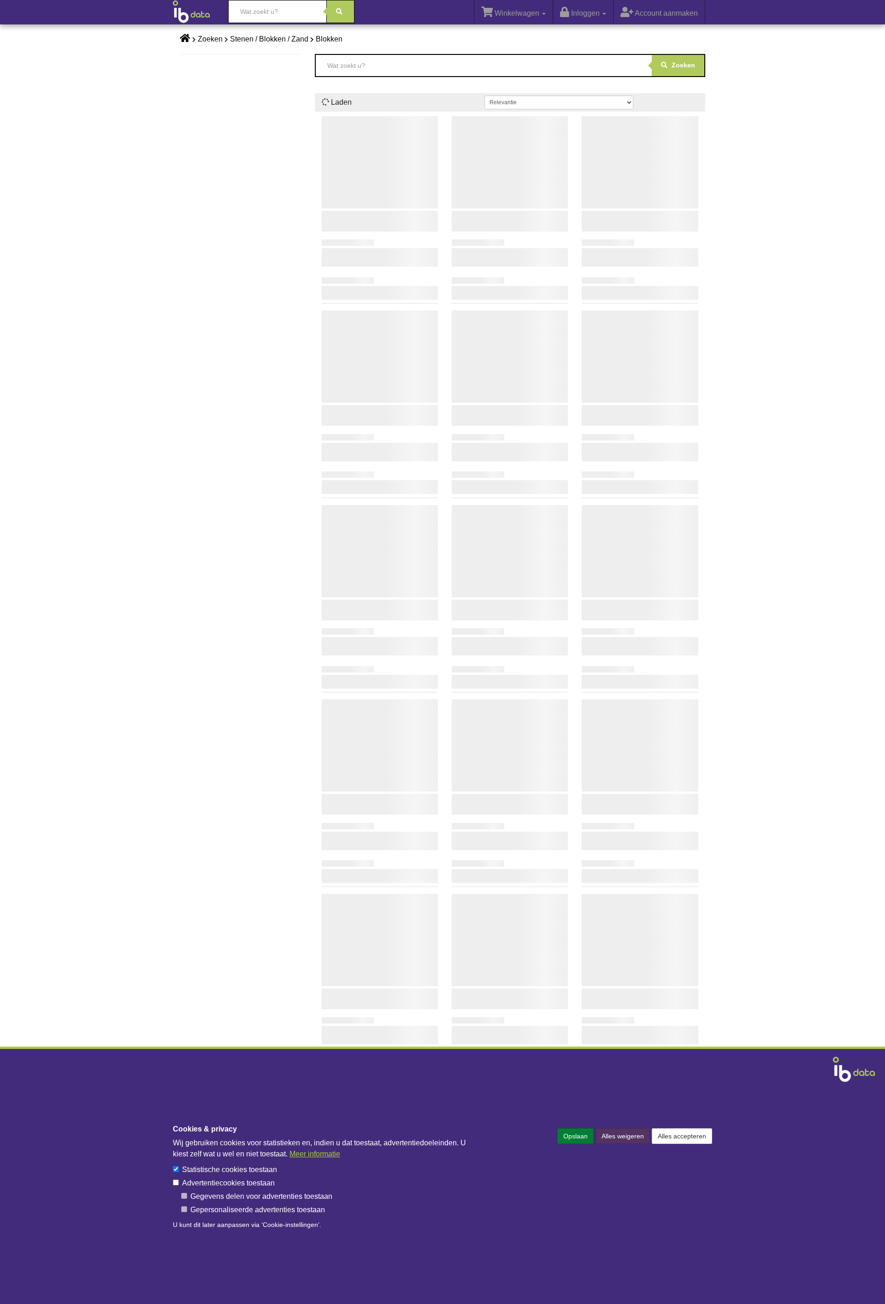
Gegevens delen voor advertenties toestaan (261, 1196)
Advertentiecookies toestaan (228, 1183)
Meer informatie (314, 1154)
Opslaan (575, 1136)
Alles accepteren (682, 1136)
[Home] (196, 11)
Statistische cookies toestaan (229, 1169)
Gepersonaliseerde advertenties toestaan (257, 1210)
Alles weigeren (623, 1136)
